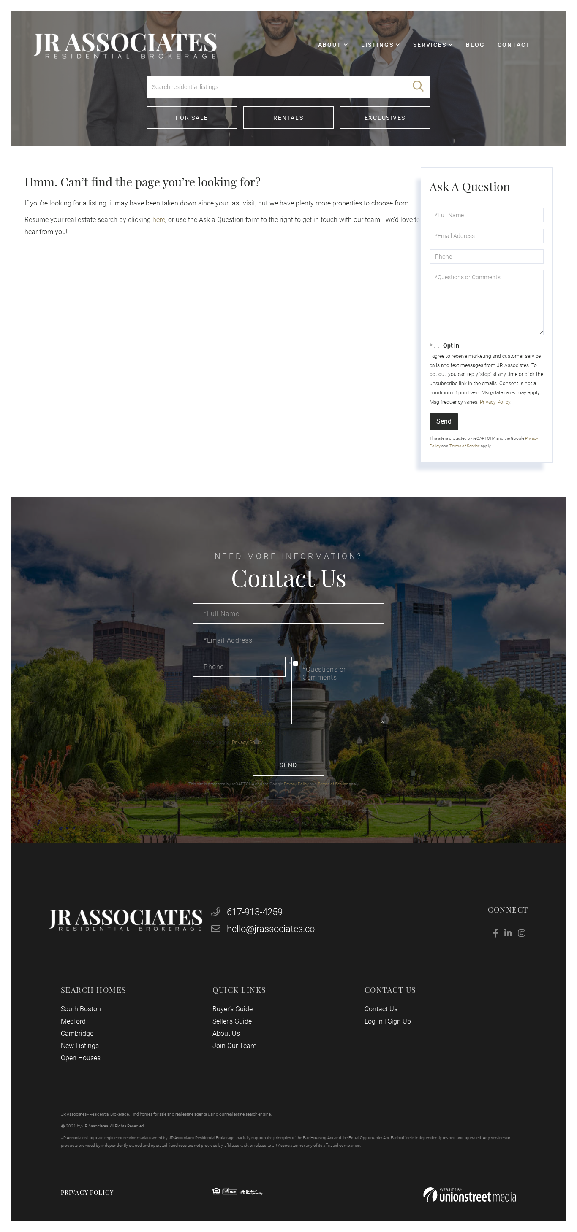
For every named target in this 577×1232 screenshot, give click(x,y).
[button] (418, 87)
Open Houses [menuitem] (81, 1058)
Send (444, 421)
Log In (374, 1021)
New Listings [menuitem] (80, 1046)
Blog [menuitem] (475, 44)
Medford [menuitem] (73, 1021)
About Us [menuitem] (226, 1033)
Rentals (288, 117)
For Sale (192, 117)
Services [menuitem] (429, 44)
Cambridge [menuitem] (77, 1033)
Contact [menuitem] (514, 44)
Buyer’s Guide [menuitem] (232, 1009)
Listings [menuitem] (377, 44)
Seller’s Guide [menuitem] (232, 1021)
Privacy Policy (495, 402)
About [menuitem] (330, 44)
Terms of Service (464, 445)
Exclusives (385, 117)
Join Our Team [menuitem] (234, 1046)
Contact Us (381, 1009)
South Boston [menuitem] (81, 1009)
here (158, 220)
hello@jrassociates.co (271, 929)
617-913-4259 (254, 912)
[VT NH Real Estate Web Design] (469, 1194)
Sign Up (399, 1021)
